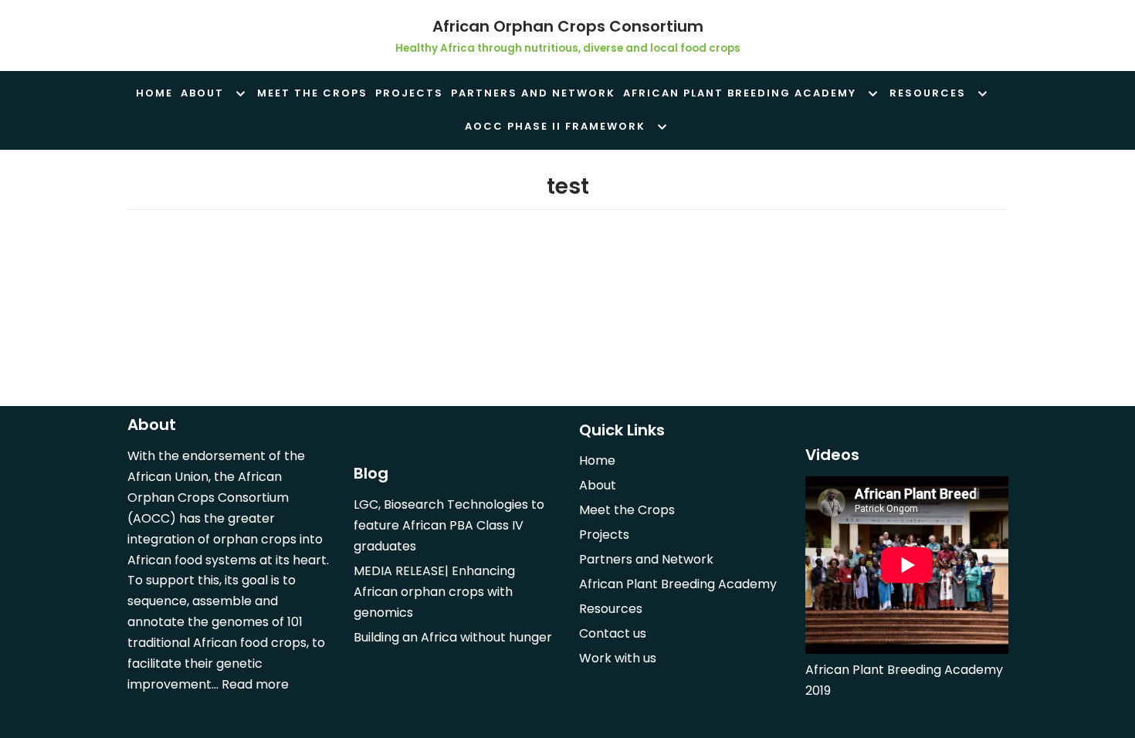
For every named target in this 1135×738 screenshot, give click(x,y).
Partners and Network (533, 93)
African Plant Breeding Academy (678, 584)
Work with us (617, 658)
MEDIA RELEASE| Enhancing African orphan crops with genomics (434, 591)
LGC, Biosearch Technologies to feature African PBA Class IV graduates (449, 525)
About (597, 485)
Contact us (612, 633)
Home (154, 93)
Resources (610, 609)
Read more (255, 684)
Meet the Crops (312, 93)
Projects (409, 93)
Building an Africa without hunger (453, 637)
